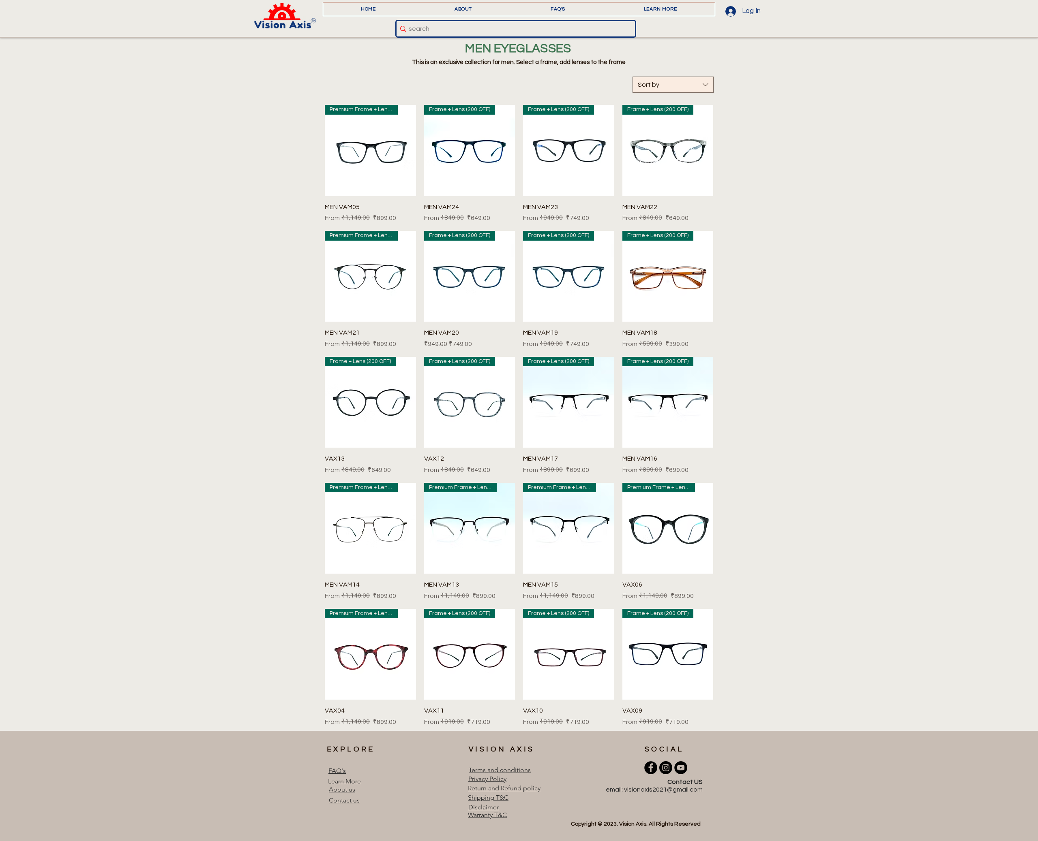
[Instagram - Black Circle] (665, 767)
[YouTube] (680, 767)
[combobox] (673, 85)
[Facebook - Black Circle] (650, 767)
